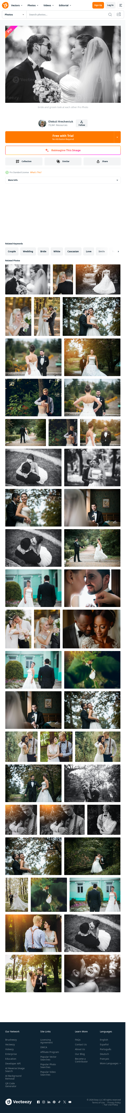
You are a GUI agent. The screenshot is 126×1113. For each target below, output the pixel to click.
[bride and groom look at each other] (27, 278)
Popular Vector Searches (48, 1059)
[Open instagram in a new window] (43, 1100)
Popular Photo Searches (47, 1067)
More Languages (106, 1061)
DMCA (43, 1045)
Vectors (15, 5)
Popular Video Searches (47, 1074)
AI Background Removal (13, 1076)
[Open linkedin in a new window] (49, 1100)
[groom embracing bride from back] (91, 314)
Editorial (63, 5)
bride (43, 249)
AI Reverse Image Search (13, 1068)
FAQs (76, 1038)
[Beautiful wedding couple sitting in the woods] (92, 854)
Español (101, 1042)
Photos (32, 5)
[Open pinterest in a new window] (54, 1100)
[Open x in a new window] (64, 1100)
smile (102, 249)
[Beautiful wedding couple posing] (92, 668)
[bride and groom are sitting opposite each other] (92, 506)
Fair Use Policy (108, 1102)
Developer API (13, 1061)
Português (103, 1047)
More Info (13, 178)
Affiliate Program (44, 1052)
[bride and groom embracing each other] (33, 466)
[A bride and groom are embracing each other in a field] (18, 627)
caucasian (73, 249)
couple (12, 249)
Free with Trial (63, 137)
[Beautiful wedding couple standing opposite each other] (98, 278)
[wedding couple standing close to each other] (92, 586)
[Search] (110, 14)
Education (10, 1057)
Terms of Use (96, 1100)
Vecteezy (10, 1042)
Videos (47, 5)
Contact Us (79, 1042)
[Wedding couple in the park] (33, 972)
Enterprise (11, 1052)
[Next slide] (113, 250)
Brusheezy (11, 1038)
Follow (82, 125)
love (88, 249)
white (56, 249)
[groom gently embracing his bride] (33, 396)
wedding (28, 249)
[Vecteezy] (5, 5)
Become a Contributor (80, 1058)
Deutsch (101, 1052)
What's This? (36, 172)
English (101, 1038)
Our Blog (79, 1052)
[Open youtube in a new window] (70, 1100)
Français (102, 1057)
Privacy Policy (111, 1100)
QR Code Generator (10, 1083)
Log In (110, 5)
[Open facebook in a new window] (38, 1100)
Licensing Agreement (46, 1039)
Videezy (9, 1047)
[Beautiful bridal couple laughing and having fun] (92, 781)
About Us (79, 1047)
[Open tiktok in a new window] (59, 1100)
